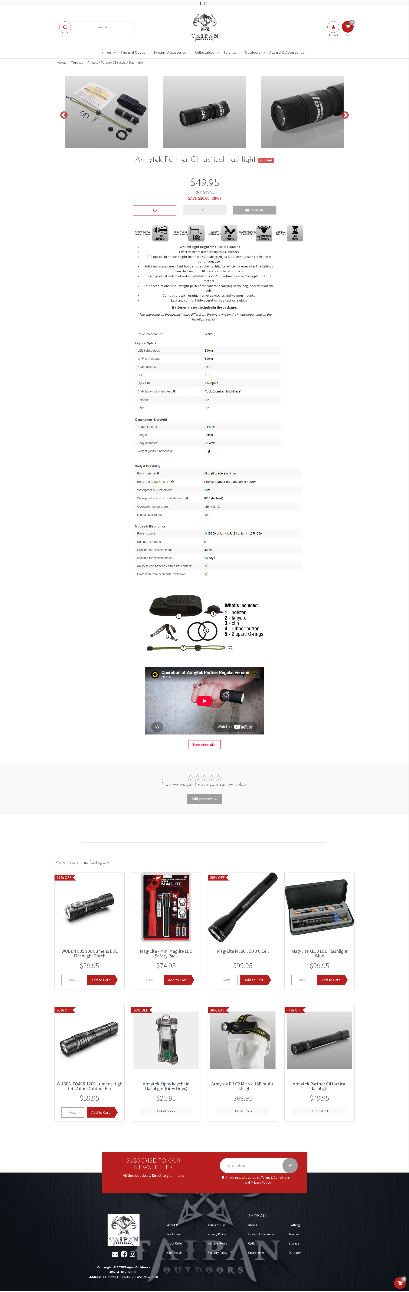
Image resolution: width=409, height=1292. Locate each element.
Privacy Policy (260, 1182)
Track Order (175, 1243)
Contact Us (174, 1253)
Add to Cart (100, 979)
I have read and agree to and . (258, 1179)
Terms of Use (217, 1225)
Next (345, 115)
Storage (294, 1243)
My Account (175, 1234)
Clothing (294, 1225)
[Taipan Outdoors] (204, 27)
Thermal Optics (133, 52)
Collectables (204, 52)
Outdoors (252, 52)
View (72, 979)
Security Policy (217, 1253)
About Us (173, 1225)
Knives (106, 52)
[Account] (333, 31)
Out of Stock (166, 1111)
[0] (400, 1287)
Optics (252, 1243)
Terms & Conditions (275, 1177)
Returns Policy (217, 1243)
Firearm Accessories (170, 52)
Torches (229, 52)
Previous (64, 115)
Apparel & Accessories (286, 52)
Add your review (204, 798)
